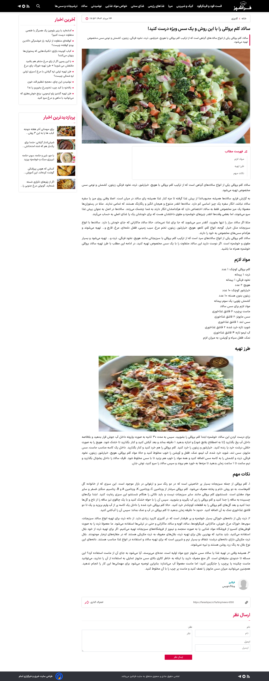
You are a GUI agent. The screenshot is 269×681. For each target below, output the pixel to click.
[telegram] (19, 6)
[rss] (27, 6)
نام (248, 627)
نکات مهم (238, 173)
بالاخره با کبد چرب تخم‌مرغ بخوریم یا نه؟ (49, 88)
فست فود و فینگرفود (209, 6)
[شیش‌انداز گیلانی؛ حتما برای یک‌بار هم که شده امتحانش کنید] (66, 144)
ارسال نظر (178, 657)
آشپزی (234, 18)
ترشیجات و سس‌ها (66, 6)
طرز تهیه (239, 166)
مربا (170, 6)
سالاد (84, 6)
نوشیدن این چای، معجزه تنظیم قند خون (49, 82)
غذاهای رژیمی (156, 6)
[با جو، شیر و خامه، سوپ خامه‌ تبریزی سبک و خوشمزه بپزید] (66, 157)
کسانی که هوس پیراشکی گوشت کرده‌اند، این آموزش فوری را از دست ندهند (40, 171)
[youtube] (23, 6)
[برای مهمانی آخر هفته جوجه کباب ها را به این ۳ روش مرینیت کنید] (66, 131)
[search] (38, 6)
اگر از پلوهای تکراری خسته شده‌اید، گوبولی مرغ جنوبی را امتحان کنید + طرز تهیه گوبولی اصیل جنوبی (38, 184)
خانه (244, 18)
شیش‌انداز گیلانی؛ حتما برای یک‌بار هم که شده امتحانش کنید (39, 144)
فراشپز (232, 582)
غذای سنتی (137, 6)
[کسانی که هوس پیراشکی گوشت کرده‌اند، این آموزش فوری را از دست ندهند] (66, 171)
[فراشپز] (242, 6)
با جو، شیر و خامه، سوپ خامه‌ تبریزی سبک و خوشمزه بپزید (38, 157)
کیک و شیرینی (184, 6)
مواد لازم (239, 159)
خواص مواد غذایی (116, 6)
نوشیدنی (96, 6)
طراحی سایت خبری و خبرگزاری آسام (36, 676)
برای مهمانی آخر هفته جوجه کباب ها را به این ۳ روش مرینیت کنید (39, 131)
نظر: (190, 627)
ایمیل (247, 642)
